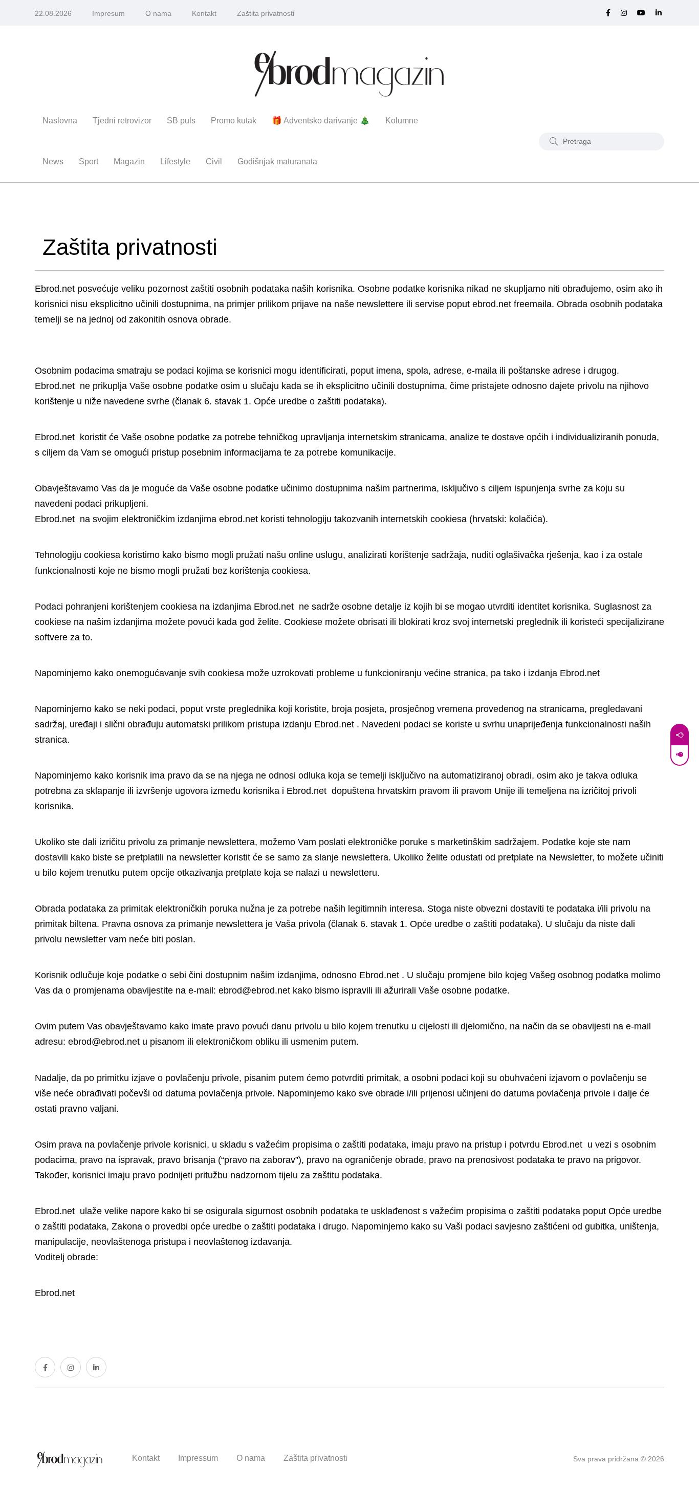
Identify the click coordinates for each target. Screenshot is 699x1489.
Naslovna (59, 120)
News (52, 161)
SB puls (181, 120)
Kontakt (204, 13)
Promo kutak (233, 120)
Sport (88, 161)
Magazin (129, 161)
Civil (214, 161)
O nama (158, 13)
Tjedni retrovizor (122, 120)
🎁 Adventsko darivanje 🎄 (321, 120)
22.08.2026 (53, 13)
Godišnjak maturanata (277, 161)
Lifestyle (175, 161)
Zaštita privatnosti (265, 13)
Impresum (108, 13)
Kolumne (401, 120)
